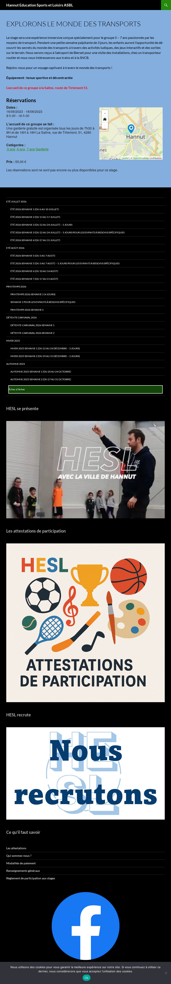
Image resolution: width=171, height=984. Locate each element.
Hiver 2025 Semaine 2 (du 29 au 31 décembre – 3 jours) (45, 356)
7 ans (30, 149)
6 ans (20, 149)
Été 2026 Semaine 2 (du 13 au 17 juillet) (35, 217)
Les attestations (16, 848)
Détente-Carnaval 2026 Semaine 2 (32, 332)
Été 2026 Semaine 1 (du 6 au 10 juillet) (34, 209)
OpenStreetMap (141, 158)
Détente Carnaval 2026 (21, 317)
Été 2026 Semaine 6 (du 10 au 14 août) (34, 271)
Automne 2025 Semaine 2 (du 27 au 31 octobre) (40, 379)
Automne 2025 (15, 363)
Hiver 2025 (13, 340)
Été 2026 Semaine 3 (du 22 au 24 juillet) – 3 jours (41, 224)
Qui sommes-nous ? (18, 855)
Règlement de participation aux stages (30, 878)
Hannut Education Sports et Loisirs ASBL (39, 5)
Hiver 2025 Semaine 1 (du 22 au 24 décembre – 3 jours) (45, 348)
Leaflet (125, 158)
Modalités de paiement (21, 863)
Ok (86, 977)
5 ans (10, 149)
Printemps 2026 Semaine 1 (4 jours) (32, 294)
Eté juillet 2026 (16, 201)
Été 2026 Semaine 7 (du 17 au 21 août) (34, 278)
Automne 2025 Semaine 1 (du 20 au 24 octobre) (40, 371)
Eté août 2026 (15, 247)
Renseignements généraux (23, 870)
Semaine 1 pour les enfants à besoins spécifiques (42, 302)
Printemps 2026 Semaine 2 (27, 309)
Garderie (42, 149)
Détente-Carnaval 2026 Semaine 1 (32, 325)
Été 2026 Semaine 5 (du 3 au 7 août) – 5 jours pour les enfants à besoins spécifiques (64, 263)
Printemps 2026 (16, 286)
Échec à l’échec (17, 389)
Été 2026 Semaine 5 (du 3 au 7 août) (32, 255)
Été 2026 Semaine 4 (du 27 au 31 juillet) (35, 240)
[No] (166, 973)
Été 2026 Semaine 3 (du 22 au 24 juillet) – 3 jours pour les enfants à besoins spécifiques (67, 232)
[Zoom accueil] (105, 119)
